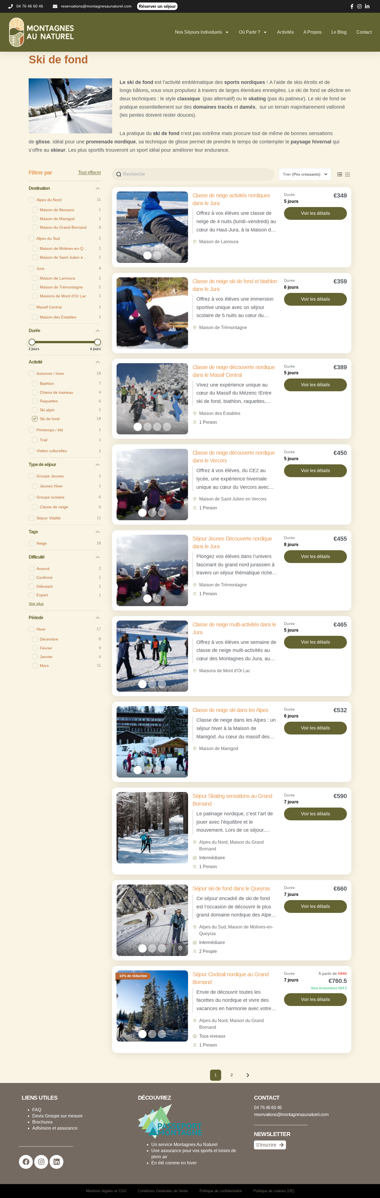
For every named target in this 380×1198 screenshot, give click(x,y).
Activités (285, 32)
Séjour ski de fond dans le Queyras (231, 888)
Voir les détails (315, 213)
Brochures (42, 1122)
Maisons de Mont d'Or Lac (224, 670)
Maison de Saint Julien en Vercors (233, 499)
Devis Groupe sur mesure (57, 1116)
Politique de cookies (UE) (273, 1191)
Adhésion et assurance (55, 1128)
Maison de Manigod (218, 748)
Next (247, 1075)
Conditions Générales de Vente (163, 1191)
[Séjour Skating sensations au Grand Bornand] (152, 827)
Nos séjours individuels (198, 32)
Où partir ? (249, 32)
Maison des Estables (219, 413)
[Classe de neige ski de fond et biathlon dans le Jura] (152, 313)
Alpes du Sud (212, 927)
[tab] (147, 255)
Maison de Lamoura (218, 241)
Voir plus (36, 603)
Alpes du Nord (213, 842)
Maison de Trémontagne (223, 327)
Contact (364, 32)
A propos (312, 32)
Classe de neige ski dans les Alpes (230, 710)
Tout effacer (89, 172)
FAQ (36, 1109)
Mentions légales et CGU (106, 1191)
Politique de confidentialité (220, 1191)
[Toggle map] (180, 948)
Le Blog (339, 32)
